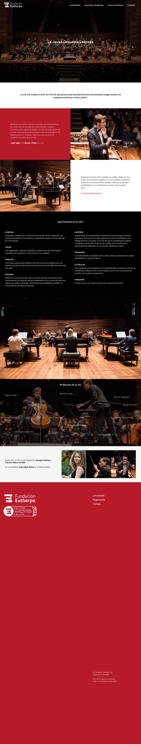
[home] (13, 5)
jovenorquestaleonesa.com (91, 193)
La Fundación (98, 496)
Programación (99, 500)
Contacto (97, 504)
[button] (75, 5)
